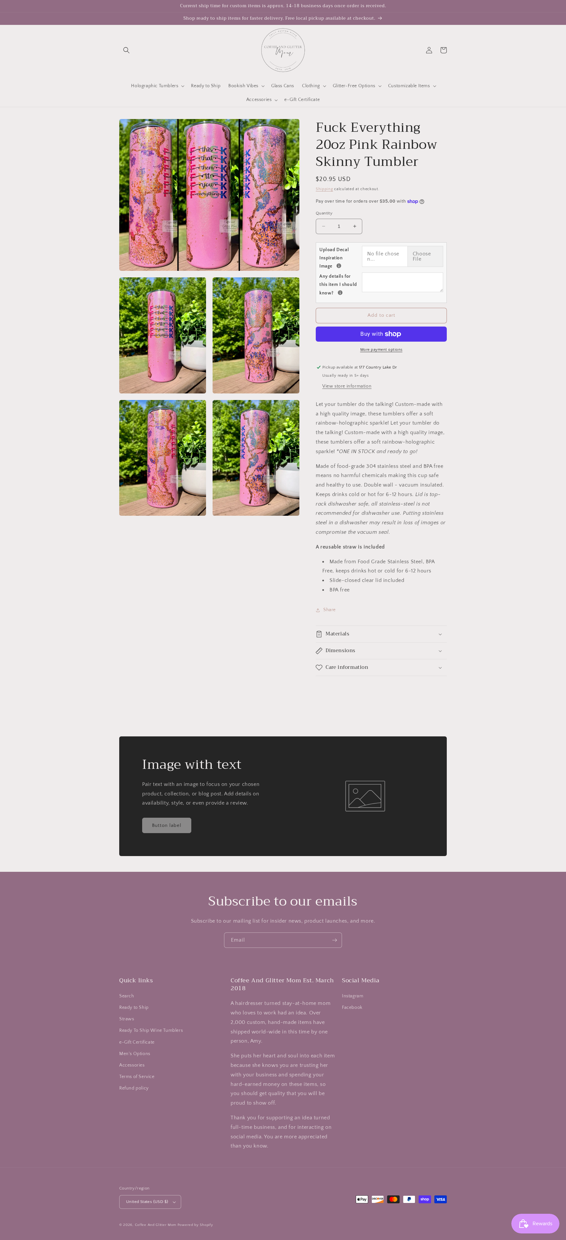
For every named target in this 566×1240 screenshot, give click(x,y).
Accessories (132, 1065)
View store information (346, 386)
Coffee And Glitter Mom (155, 1225)
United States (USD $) (147, 1201)
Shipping (324, 189)
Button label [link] (166, 825)
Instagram (352, 996)
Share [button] (329, 609)
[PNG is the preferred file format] (338, 265)
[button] (126, 50)
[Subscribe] (334, 940)
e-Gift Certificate (137, 1042)
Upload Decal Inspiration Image (340, 258)
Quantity (324, 213)
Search (126, 996)
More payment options (381, 350)
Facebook (352, 1007)
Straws (126, 1019)
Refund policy (134, 1088)
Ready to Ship (134, 1007)
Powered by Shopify (195, 1225)
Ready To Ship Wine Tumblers (151, 1030)
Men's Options (134, 1053)
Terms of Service (137, 1076)
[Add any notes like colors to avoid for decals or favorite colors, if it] (340, 292)
